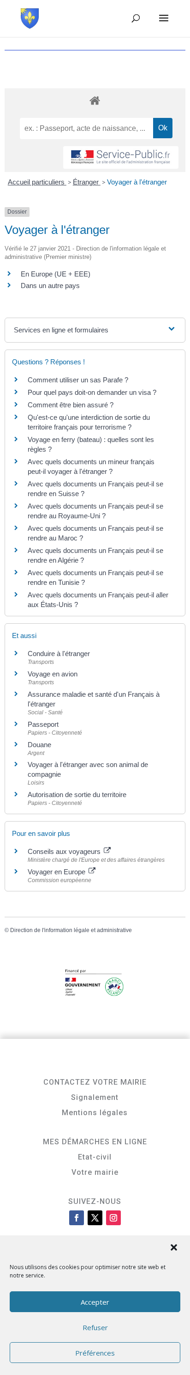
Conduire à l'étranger (59, 653)
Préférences (95, 1352)
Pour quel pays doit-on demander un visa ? (92, 392)
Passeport (43, 724)
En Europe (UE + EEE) (55, 274)
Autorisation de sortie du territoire (77, 794)
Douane (39, 745)
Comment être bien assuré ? (70, 405)
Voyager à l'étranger (137, 182)
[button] (174, 1248)
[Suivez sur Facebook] (76, 1217)
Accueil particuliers (37, 182)
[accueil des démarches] (95, 100)
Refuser (95, 1327)
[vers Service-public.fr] (120, 157)
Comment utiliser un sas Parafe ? (78, 380)
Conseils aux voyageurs (65, 851)
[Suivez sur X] (95, 1217)
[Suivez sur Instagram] (113, 1217)
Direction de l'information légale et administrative (71, 930)
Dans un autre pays (50, 285)
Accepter (95, 1302)
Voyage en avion (52, 674)
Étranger (87, 182)
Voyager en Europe (57, 872)
